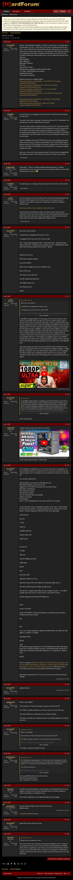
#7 (68, 296)
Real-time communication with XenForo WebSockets (42, 877)
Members (28, 11)
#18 (68, 834)
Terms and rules (48, 873)
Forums (6, 11)
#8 (68, 394)
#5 (68, 194)
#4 (68, 180)
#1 (68, 41)
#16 (68, 802)
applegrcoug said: (26, 729)
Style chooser (7, 873)
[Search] (69, 11)
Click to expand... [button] (44, 315)
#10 (68, 465)
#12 (68, 698)
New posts (16, 11)
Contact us (40, 873)
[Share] (66, 42)
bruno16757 (6, 38)
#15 (68, 785)
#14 (68, 753)
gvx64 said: (24, 398)
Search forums (13, 14)
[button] (21, 11)
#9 (68, 424)
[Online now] (3, 804)
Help (65, 873)
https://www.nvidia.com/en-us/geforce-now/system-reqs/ (36, 208)
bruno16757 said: (25, 300)
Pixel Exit (25, 877)
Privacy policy (58, 873)
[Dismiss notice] (69, 19)
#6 (68, 227)
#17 (68, 819)
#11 (68, 684)
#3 (68, 163)
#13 (68, 725)
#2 (68, 110)
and (27, 813)
